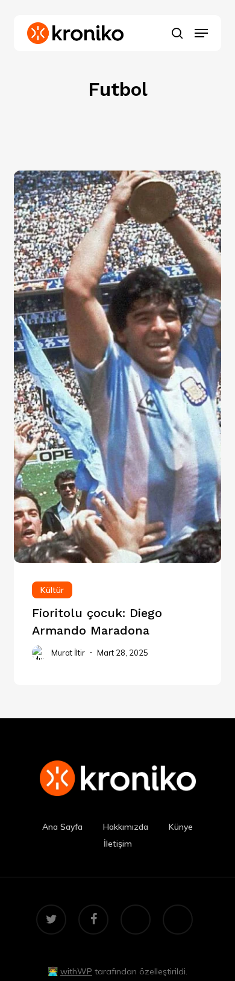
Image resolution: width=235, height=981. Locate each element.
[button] (201, 33)
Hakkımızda (125, 826)
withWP (76, 971)
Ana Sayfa (62, 826)
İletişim (118, 843)
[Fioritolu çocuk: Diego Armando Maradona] (117, 624)
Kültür (52, 590)
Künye (181, 826)
